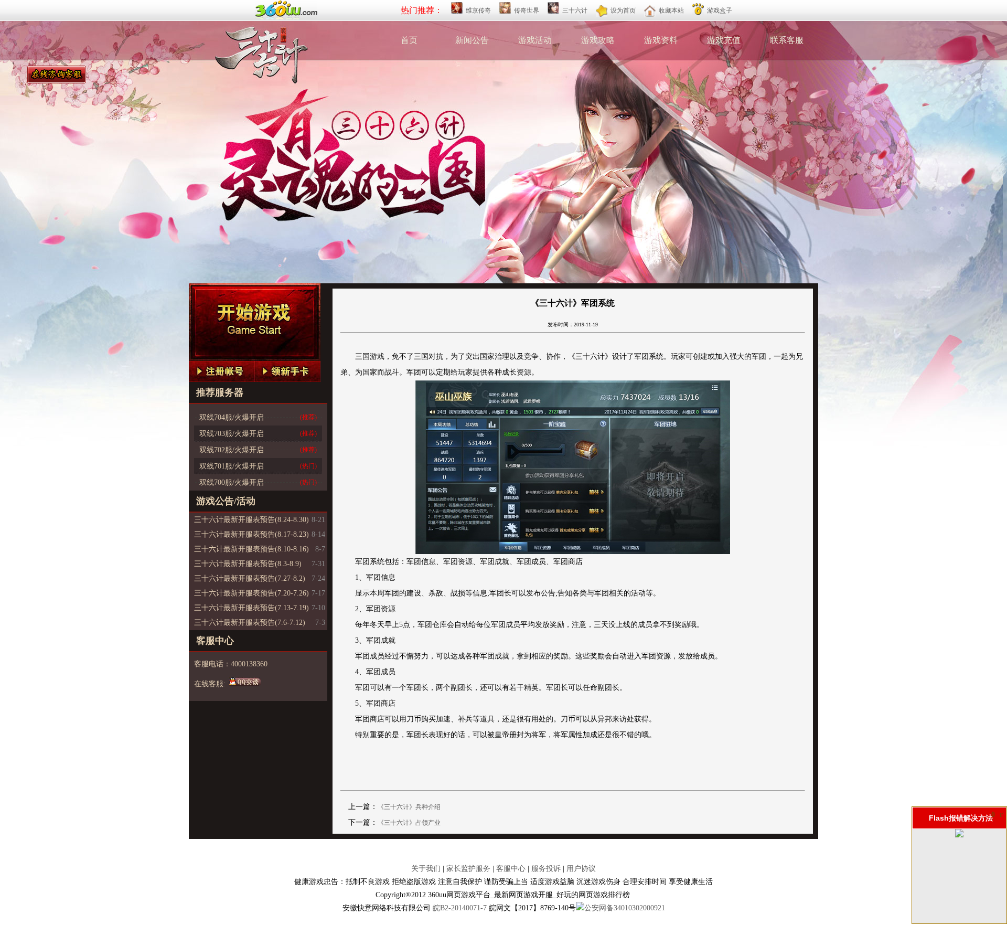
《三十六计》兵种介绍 (409, 807)
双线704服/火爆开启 (231, 417)
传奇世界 (526, 10)
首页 (409, 40)
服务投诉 (546, 869)
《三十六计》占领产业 (409, 822)
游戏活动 (535, 40)
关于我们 (426, 869)
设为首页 (623, 10)
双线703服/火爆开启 (231, 434)
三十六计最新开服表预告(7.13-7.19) (251, 608)
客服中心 (511, 869)
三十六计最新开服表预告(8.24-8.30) (251, 520)
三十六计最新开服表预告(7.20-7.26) (251, 593)
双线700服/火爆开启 (231, 482)
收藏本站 (671, 10)
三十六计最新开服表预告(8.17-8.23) (251, 534)
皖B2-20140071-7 (461, 908)
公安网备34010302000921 (624, 908)
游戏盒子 (719, 10)
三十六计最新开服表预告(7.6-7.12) (249, 622)
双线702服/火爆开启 (231, 450)
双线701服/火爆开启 (231, 466)
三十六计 (574, 10)
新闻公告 (472, 40)
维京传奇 (478, 10)
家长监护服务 (468, 869)
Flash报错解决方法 (961, 818)
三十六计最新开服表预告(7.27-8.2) (249, 578)
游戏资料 (661, 40)
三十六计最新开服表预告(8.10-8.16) (251, 549)
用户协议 (581, 869)
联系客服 (787, 40)
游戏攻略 (598, 40)
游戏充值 (724, 40)
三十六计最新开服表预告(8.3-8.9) (248, 564)
